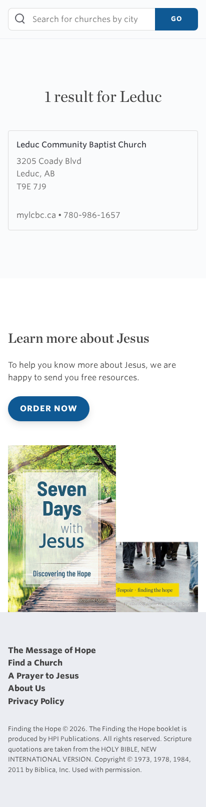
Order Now (49, 408)
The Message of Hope (52, 650)
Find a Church (35, 663)
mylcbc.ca (37, 215)
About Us (27, 688)
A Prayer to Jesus (43, 676)
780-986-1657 (92, 215)
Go (176, 18)
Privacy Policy (36, 701)
